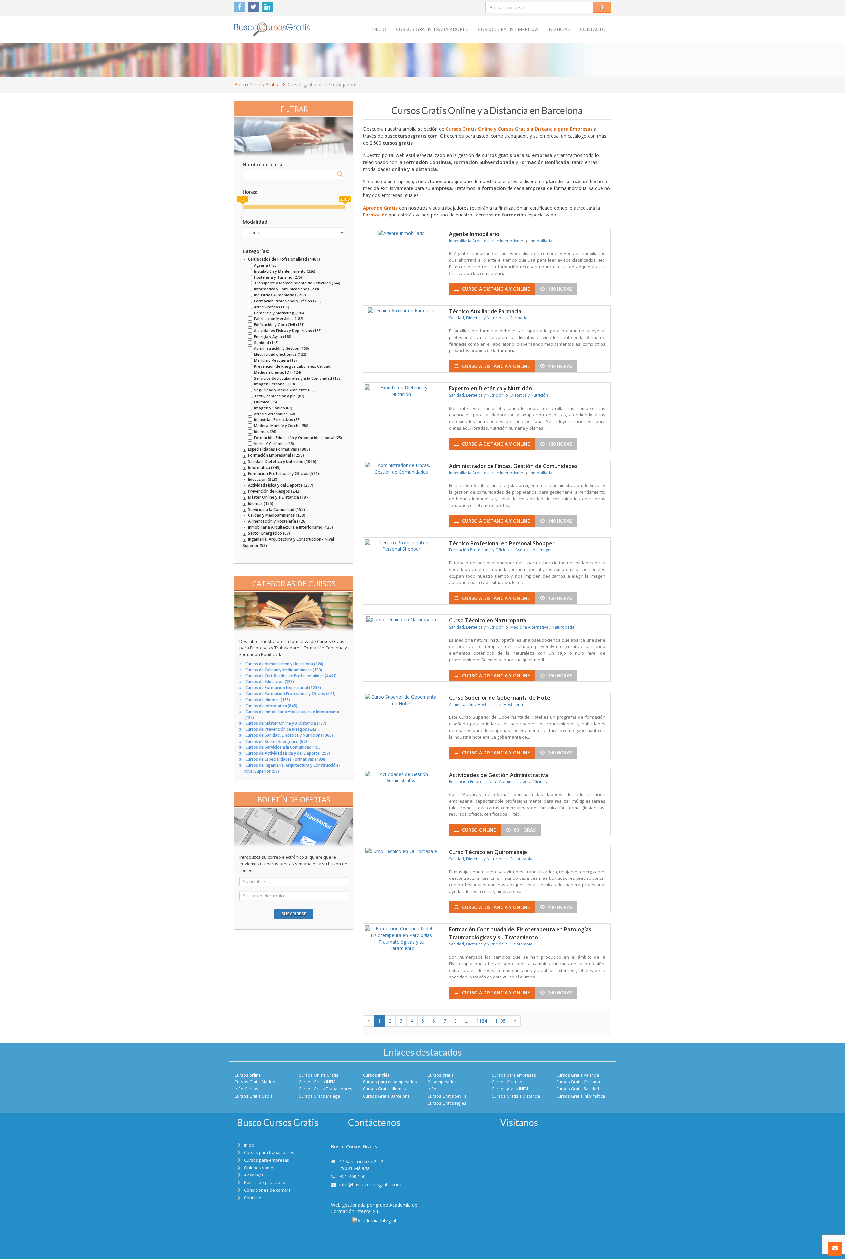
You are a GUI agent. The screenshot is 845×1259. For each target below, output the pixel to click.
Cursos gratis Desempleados (442, 1078)
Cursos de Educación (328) (269, 681)
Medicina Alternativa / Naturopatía (542, 627)
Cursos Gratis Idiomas (384, 1088)
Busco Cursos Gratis (256, 85)
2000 (345, 199)
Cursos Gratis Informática (580, 1096)
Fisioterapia (521, 859)
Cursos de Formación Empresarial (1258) (283, 687)
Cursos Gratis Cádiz (253, 1096)
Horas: (250, 192)
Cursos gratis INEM (510, 1088)
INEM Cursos (246, 1088)
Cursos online (247, 1074)
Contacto (593, 29)
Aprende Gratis (380, 208)
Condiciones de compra (267, 1190)
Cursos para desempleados (390, 1081)
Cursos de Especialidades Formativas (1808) (286, 759)
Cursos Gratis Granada (578, 1081)
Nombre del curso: (264, 164)
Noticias (559, 29)
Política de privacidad (264, 1182)
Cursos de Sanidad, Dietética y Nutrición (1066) (289, 735)
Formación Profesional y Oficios (479, 550)
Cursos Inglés (376, 1074)
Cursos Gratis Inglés (446, 1103)
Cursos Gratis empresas (508, 29)
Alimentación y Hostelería (473, 704)
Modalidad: (256, 222)
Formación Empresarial (470, 781)
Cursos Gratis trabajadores (432, 29)
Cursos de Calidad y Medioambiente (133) (283, 670)
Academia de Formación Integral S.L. (374, 1208)
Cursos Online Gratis (318, 1074)
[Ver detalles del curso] (401, 233)
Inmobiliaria (541, 241)
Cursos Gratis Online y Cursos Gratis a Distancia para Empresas (519, 129)
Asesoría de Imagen (534, 550)
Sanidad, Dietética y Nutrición (476, 318)
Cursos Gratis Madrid (254, 1081)
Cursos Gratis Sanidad (577, 1088)
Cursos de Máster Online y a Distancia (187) (285, 723)
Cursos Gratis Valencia (577, 1074)
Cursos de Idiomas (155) (267, 700)
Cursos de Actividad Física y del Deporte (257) (287, 753)
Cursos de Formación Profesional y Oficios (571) (290, 693)
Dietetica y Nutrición (529, 395)
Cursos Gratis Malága (319, 1096)
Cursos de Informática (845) (271, 706)
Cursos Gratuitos (508, 1081)
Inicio (379, 29)
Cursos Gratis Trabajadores (325, 1088)
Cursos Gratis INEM (317, 1081)
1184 (481, 1021)
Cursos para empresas (514, 1074)
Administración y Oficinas (523, 781)
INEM (432, 1088)
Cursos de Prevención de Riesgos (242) (281, 729)
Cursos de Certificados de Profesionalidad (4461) (291, 676)
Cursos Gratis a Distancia (516, 1096)
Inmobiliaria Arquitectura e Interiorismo (486, 241)
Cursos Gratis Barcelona (386, 1096)
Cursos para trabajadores (269, 1152)
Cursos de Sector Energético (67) (276, 741)
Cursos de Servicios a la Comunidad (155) (283, 747)
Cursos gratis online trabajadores (323, 85)
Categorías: (256, 251)
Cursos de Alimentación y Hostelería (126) (284, 664)
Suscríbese (293, 914)
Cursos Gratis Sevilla (447, 1096)
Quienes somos (260, 1168)
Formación (375, 215)
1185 (500, 1021)
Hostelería (513, 704)
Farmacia (518, 318)
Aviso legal (254, 1175)
